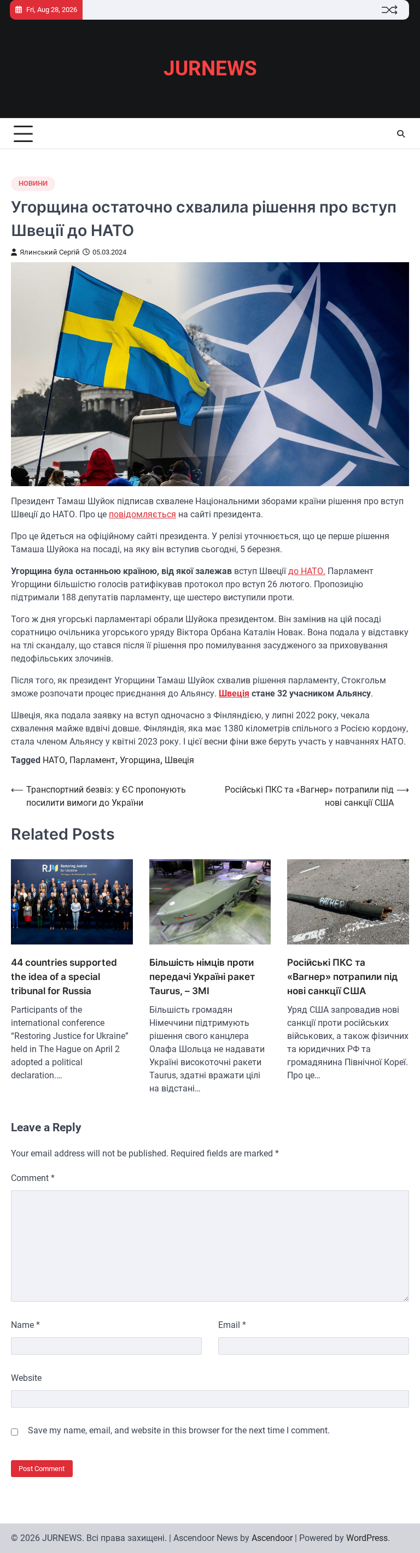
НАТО (54, 760)
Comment (33, 1178)
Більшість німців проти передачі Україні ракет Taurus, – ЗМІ (202, 976)
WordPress (367, 1538)
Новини (33, 183)
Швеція (234, 693)
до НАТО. (306, 571)
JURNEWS (210, 68)
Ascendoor (272, 1538)
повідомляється (142, 514)
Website (26, 1378)
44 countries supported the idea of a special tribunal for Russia (64, 976)
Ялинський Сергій (50, 252)
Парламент (92, 760)
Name (25, 1325)
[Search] (401, 134)
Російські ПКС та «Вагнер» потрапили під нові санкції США (342, 976)
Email (232, 1325)
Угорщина (140, 760)
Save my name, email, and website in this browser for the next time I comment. (179, 1430)
